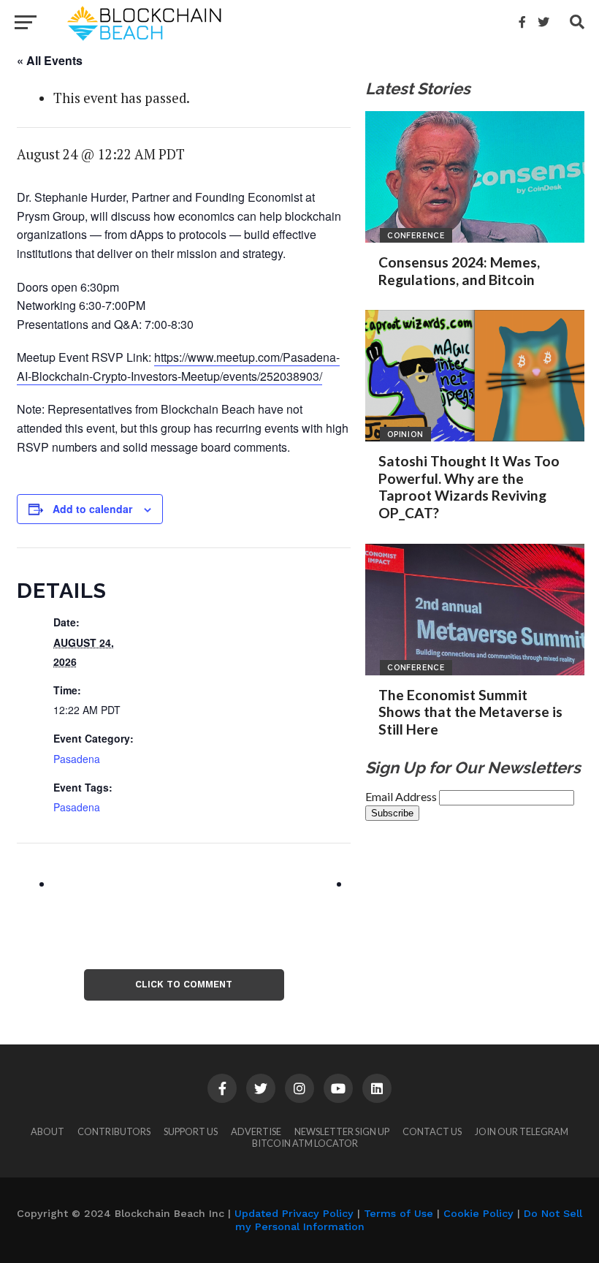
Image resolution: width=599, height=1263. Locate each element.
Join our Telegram (521, 1131)
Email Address (402, 796)
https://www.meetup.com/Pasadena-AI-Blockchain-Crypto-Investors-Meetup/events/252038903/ (178, 366)
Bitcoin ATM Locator (305, 1143)
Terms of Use (398, 1213)
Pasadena (76, 758)
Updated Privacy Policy (294, 1213)
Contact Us (432, 1131)
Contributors (113, 1131)
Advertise (256, 1131)
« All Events (50, 60)
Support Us (191, 1131)
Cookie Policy (478, 1213)
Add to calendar (92, 508)
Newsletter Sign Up (341, 1131)
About (47, 1131)
